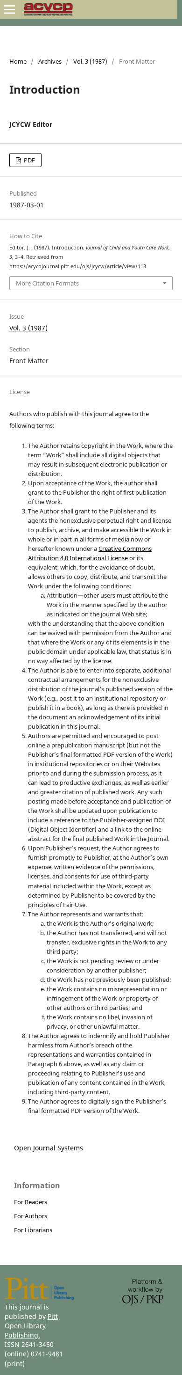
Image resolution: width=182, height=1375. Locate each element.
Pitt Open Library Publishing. (31, 1325)
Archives (50, 61)
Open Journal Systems (48, 1147)
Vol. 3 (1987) (90, 61)
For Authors (30, 1216)
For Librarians (33, 1230)
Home (18, 61)
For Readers (30, 1202)
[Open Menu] (9, 9)
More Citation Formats (47, 283)
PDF (28, 160)
